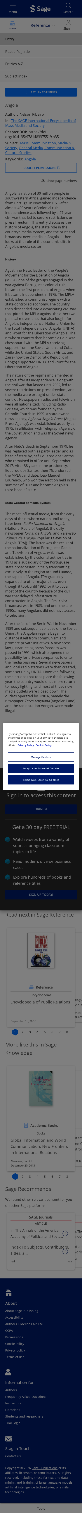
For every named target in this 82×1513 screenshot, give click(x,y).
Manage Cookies (41, 757)
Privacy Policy (26, 745)
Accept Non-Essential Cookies (41, 768)
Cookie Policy (44, 745)
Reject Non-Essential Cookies (41, 779)
